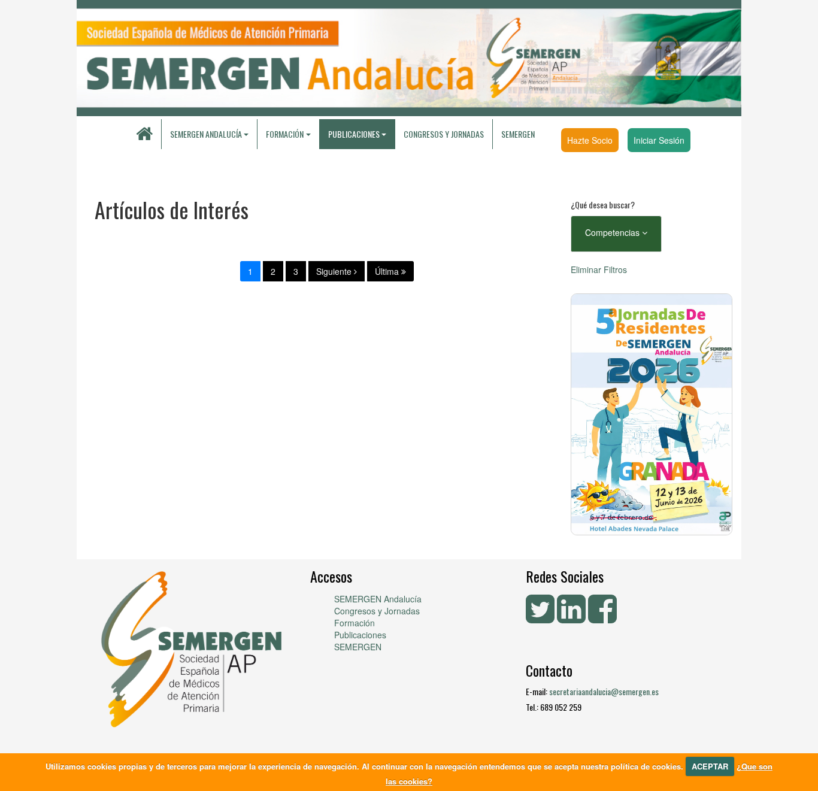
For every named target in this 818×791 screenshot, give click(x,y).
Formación (354, 623)
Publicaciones (360, 635)
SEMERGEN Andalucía (206, 134)
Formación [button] (285, 134)
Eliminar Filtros (599, 269)
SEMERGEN (518, 134)
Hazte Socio (590, 140)
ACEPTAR (710, 766)
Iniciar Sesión (659, 140)
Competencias (613, 232)
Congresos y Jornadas (444, 134)
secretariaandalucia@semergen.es (604, 691)
